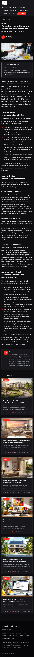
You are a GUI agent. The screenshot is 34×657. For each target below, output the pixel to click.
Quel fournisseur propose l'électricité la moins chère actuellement (16, 442)
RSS (13, 638)
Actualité (12, 7)
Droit (27, 10)
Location (5, 10)
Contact (22, 13)
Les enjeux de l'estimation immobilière (15, 67)
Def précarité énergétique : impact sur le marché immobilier (14, 561)
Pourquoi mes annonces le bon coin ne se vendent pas (13, 521)
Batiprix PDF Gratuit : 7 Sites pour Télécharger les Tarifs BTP (14, 600)
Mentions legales (6, 638)
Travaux (5, 13)
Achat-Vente (22, 7)
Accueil (4, 7)
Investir (13, 10)
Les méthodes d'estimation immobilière (16, 70)
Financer (20, 10)
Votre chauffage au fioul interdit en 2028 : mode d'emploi (14, 481)
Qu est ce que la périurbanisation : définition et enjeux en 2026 (15, 402)
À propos (12, 13)
